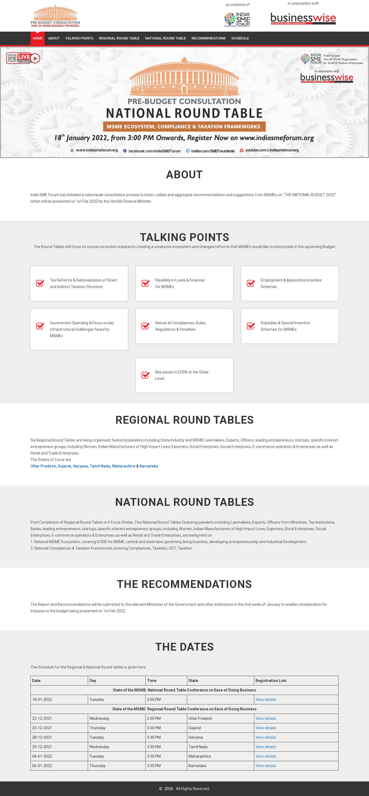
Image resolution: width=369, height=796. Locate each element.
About (54, 38)
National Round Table (165, 38)
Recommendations (209, 38)
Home (37, 38)
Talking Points (79, 38)
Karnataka (149, 466)
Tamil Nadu (100, 466)
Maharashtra (123, 466)
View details (266, 699)
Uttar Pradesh (43, 466)
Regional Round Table (119, 38)
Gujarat (64, 466)
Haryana (80, 466)
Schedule (240, 38)
